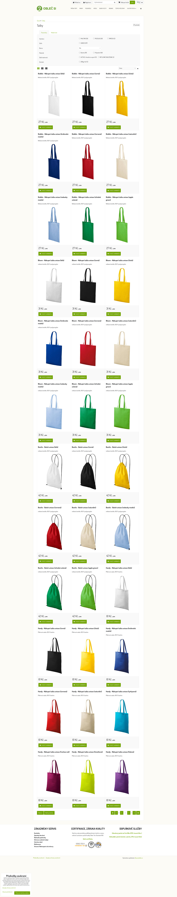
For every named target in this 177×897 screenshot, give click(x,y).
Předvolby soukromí (38, 858)
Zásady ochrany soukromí (53, 858)
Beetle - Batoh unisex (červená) (49, 507)
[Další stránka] (138, 813)
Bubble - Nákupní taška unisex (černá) (86, 73)
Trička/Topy (74, 8)
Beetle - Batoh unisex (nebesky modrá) (120, 507)
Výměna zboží (38, 842)
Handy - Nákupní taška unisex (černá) (51, 628)
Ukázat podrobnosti (7, 892)
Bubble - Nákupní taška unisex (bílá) (51, 73)
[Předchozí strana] (113, 813)
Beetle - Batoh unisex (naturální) (84, 507)
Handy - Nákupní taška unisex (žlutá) (85, 628)
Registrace (88, 2)
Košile (95, 8)
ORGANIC (111, 8)
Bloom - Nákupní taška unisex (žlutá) (119, 260)
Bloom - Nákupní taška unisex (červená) (86, 321)
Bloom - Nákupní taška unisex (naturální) (121, 321)
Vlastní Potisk (131, 8)
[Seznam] (42, 69)
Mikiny (81, 8)
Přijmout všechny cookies (22, 893)
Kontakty (37, 833)
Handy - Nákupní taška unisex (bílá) (119, 568)
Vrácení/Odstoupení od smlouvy (43, 846)
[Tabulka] (46, 69)
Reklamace (37, 844)
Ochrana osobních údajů (41, 840)
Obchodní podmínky (40, 838)
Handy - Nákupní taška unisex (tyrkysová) (121, 691)
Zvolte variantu (46, 127)
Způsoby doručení (39, 835)
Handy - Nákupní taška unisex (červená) (52, 691)
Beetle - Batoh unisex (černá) (83, 447)
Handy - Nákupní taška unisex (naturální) (87, 691)
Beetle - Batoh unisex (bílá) (48, 447)
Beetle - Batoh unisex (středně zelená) (52, 568)
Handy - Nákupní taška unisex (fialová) (120, 752)
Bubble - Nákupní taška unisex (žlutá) (119, 73)
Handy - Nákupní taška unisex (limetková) (87, 752)
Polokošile (88, 8)
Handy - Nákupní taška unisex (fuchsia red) (54, 752)
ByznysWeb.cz (139, 858)
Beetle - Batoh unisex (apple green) (85, 568)
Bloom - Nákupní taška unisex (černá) (86, 260)
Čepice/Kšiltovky (120, 8)
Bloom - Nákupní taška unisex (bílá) (51, 260)
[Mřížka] (38, 69)
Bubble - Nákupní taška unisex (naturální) (121, 134)
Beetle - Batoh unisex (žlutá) (116, 447)
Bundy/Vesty (102, 8)
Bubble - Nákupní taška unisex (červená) (87, 134)
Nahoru (40, 813)
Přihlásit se (77, 2)
